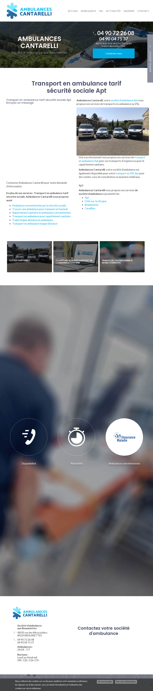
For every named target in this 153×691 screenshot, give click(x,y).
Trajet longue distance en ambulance (32, 220)
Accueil (73, 10)
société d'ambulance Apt (124, 100)
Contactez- (113, 53)
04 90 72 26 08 (115, 33)
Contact (143, 10)
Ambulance (88, 10)
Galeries (129, 10)
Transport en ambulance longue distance (34, 223)
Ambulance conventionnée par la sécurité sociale (39, 205)
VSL (101, 10)
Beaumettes (91, 204)
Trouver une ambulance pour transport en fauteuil (40, 209)
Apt (87, 197)
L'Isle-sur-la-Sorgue (95, 201)
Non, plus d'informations (126, 682)
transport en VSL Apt (127, 173)
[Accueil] (27, 11)
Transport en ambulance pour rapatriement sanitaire (41, 216)
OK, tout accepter (105, 682)
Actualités (113, 10)
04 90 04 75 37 (113, 38)
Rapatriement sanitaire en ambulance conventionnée (41, 212)
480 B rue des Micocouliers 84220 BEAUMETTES (113, 45)
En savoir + (29, 256)
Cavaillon (90, 208)
